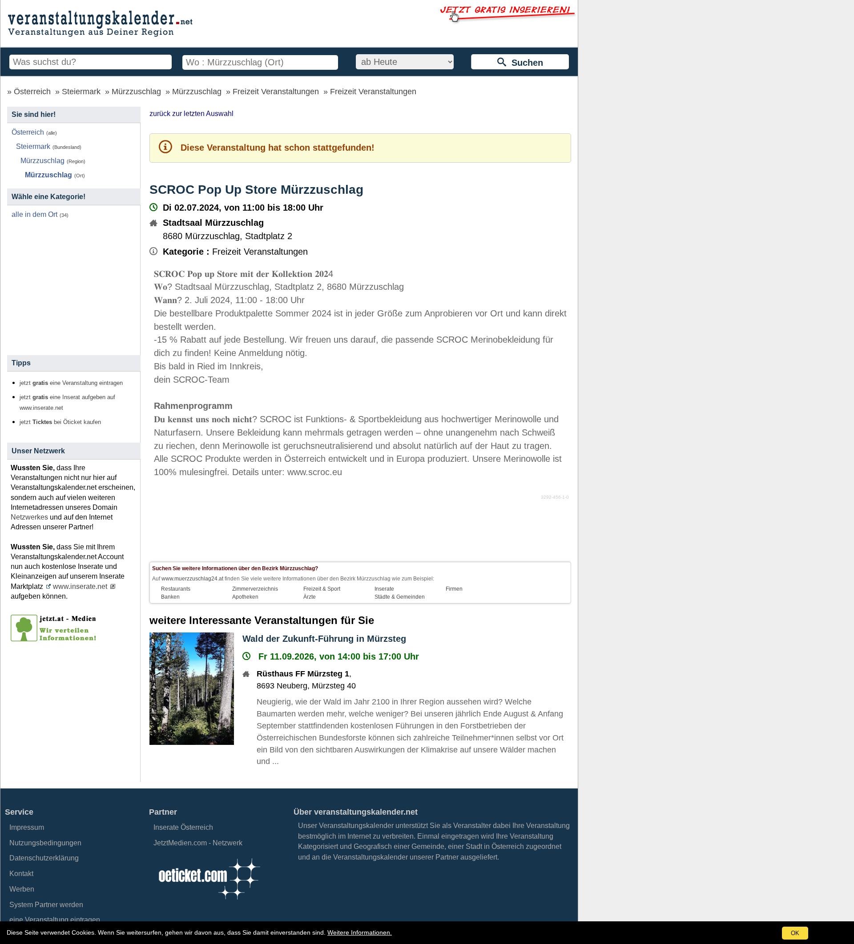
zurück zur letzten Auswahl (191, 113)
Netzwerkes (29, 517)
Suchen (524, 63)
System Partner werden (46, 904)
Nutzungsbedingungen (45, 843)
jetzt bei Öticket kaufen (60, 422)
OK (795, 933)
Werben (21, 889)
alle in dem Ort (34, 214)
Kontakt (21, 873)
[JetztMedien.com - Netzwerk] (55, 638)
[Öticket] (209, 902)
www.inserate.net (80, 586)
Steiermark (81, 91)
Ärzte (309, 597)
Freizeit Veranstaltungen (276, 91)
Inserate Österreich (183, 827)
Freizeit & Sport (321, 589)
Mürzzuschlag (136, 91)
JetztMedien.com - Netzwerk (197, 843)
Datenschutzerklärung (44, 858)
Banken (170, 597)
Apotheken (245, 597)
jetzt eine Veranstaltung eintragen (71, 383)
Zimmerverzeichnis (255, 589)
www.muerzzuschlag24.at (192, 579)
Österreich (32, 91)
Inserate (384, 589)
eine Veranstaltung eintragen (54, 920)
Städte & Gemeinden (400, 597)
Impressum (26, 827)
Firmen (454, 589)
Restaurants (175, 589)
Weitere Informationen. (359, 932)
